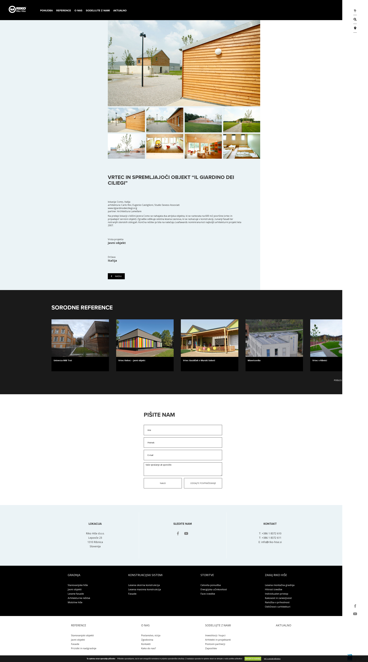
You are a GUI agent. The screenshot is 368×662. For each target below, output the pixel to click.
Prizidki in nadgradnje (83, 648)
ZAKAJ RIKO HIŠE (276, 575)
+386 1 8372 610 (271, 533)
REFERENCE (78, 625)
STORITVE (207, 575)
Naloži (163, 483)
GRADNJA (74, 575)
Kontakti (146, 644)
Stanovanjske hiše (78, 585)
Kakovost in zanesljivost (278, 598)
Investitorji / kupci (215, 635)
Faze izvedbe (208, 593)
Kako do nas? (148, 648)
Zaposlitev (211, 648)
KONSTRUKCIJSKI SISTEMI (145, 575)
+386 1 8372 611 (271, 537)
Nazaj (118, 276)
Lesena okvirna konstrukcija (144, 585)
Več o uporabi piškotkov (272, 659)
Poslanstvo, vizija (150, 635)
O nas (78, 10)
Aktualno (120, 10)
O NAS (145, 625)
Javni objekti (75, 589)
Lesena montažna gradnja (280, 585)
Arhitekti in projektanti (218, 639)
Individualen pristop (276, 593)
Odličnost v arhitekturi (277, 606)
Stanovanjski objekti (82, 635)
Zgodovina (147, 639)
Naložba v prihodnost (277, 602)
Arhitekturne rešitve (79, 598)
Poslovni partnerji (215, 644)
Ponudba (46, 10)
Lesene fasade (76, 593)
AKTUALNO (283, 625)
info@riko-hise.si (271, 542)
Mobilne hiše (75, 602)
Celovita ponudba (211, 585)
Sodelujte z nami (98, 10)
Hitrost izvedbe (273, 589)
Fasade (132, 593)
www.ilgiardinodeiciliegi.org (122, 208)
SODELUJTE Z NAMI (218, 625)
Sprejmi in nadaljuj (252, 659)
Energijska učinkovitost (214, 589)
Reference (63, 10)
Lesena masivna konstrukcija (144, 589)
